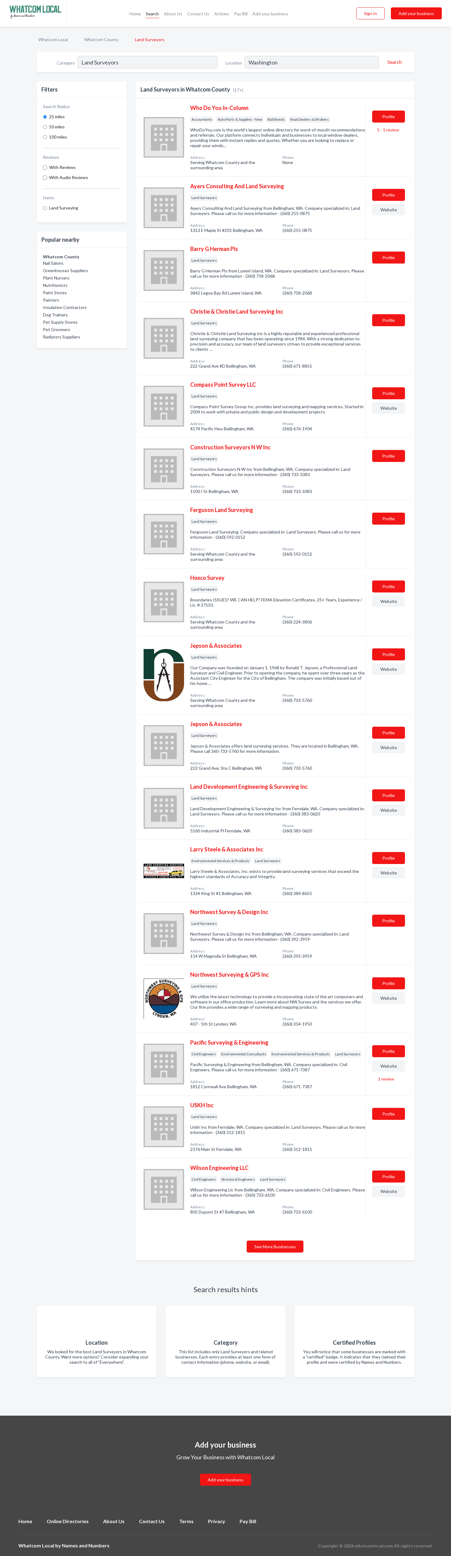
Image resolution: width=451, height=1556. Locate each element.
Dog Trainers (55, 314)
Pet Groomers (56, 329)
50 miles (57, 126)
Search (152, 13)
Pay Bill (241, 13)
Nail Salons (53, 263)
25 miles (57, 116)
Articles (221, 13)
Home (135, 13)
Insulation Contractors (65, 307)
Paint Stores (55, 292)
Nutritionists (55, 285)
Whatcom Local (53, 39)
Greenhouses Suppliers (65, 270)
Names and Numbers (86, 1545)
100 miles (58, 136)
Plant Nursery (56, 277)
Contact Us (198, 13)
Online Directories (68, 1521)
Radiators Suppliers (61, 336)
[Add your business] (225, 1472)
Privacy (216, 1521)
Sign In (370, 13)
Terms (186, 1521)
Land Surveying (63, 207)
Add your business (270, 13)
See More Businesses (275, 1246)
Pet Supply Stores (60, 322)
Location (234, 62)
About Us (173, 13)
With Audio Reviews (68, 177)
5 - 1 (387, 129)
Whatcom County (101, 39)
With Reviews (62, 167)
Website (388, 209)
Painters (51, 300)
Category (66, 62)
